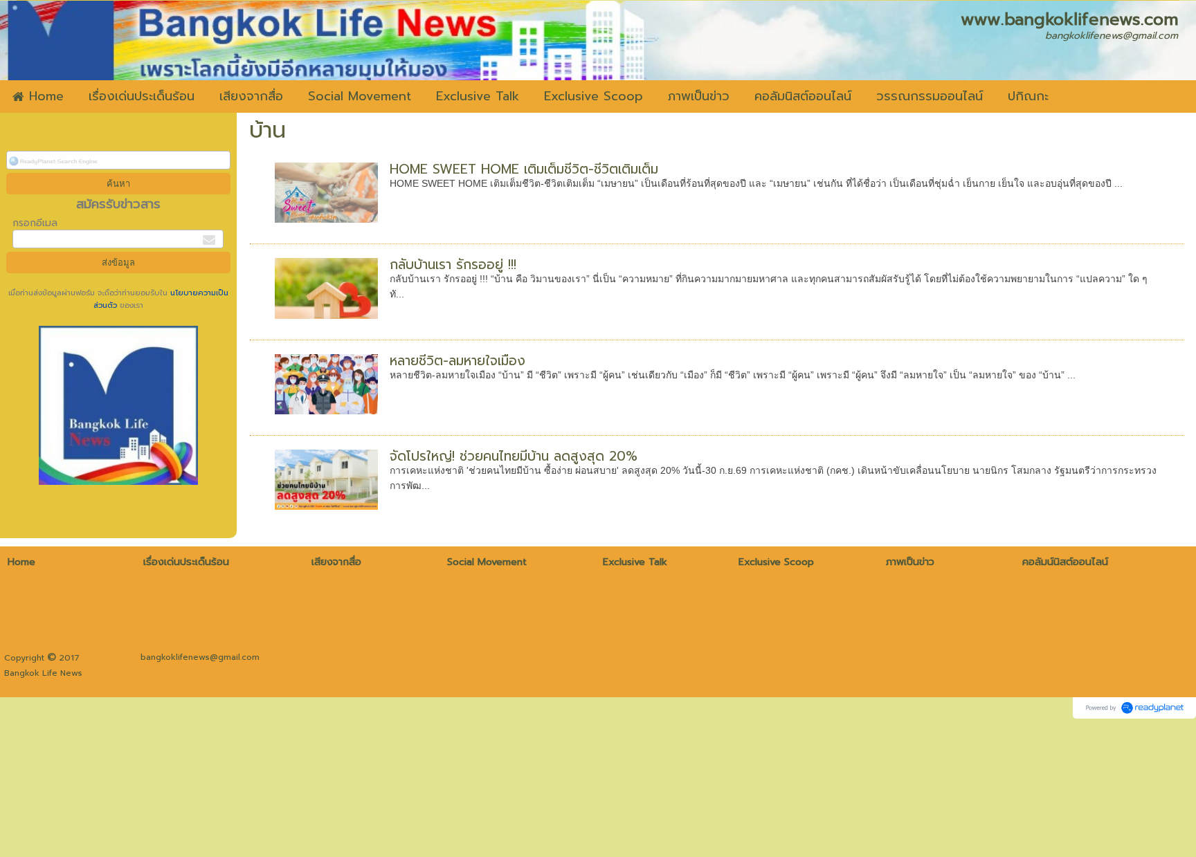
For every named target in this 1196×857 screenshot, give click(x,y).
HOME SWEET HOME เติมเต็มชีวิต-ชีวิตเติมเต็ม (524, 169)
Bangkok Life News (43, 673)
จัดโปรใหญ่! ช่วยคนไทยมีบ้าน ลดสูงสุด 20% (513, 456)
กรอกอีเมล (34, 223)
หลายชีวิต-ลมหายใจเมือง (457, 361)
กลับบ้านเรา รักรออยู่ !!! (453, 265)
